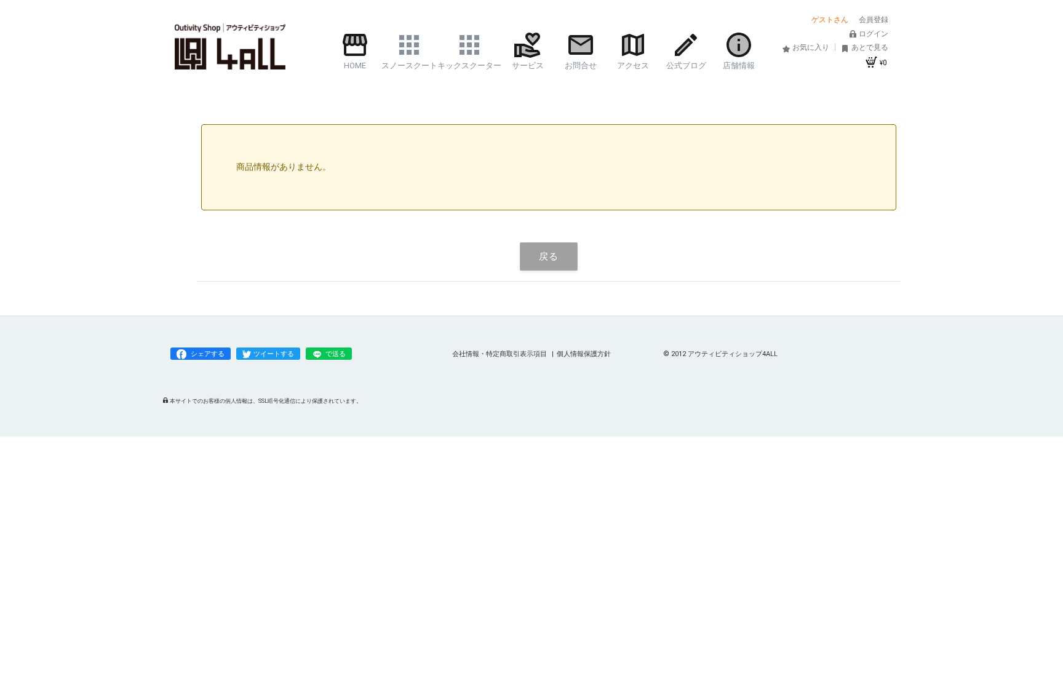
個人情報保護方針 (584, 354)
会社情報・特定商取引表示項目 (500, 354)
